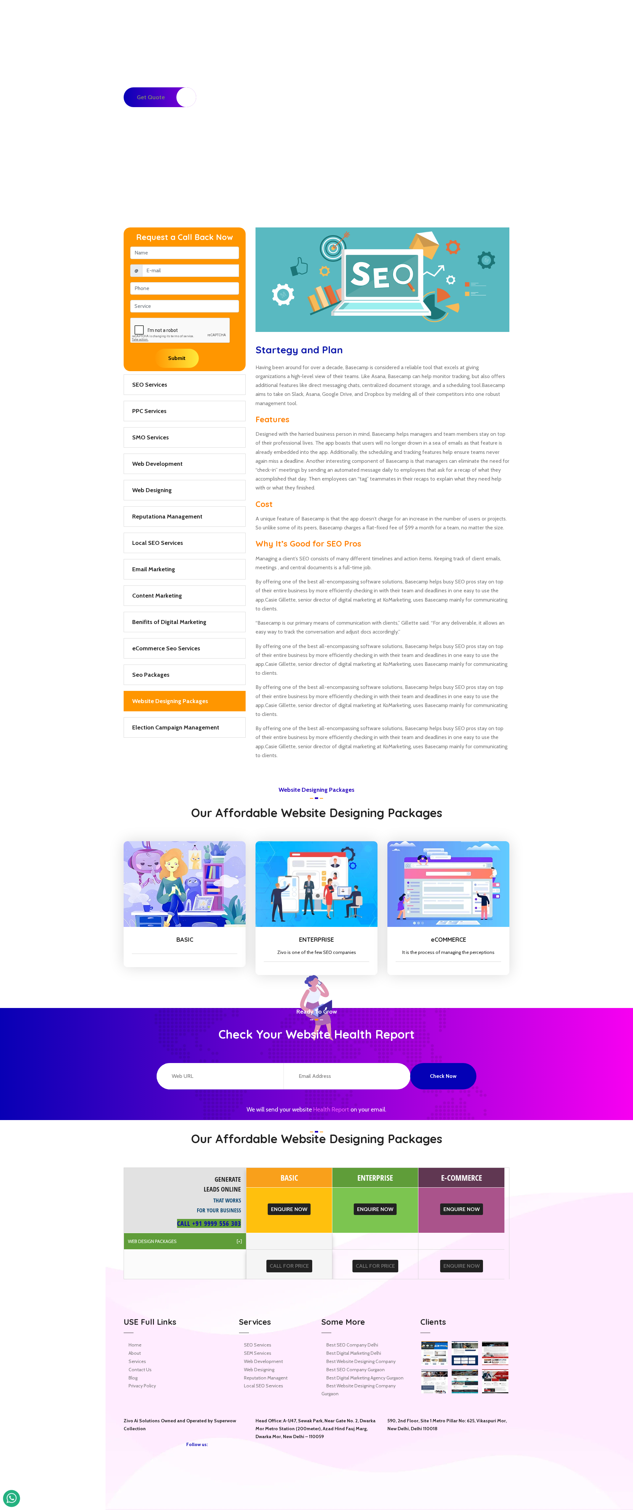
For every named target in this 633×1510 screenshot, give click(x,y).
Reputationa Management (167, 516)
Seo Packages (150, 674)
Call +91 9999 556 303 (209, 1223)
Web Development (157, 463)
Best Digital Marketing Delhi (353, 1353)
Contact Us (140, 1370)
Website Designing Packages (170, 701)
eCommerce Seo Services (166, 648)
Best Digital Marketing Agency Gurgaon (365, 1378)
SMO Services (150, 437)
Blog (133, 1378)
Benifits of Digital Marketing (169, 622)
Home (429, 97)
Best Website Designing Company (361, 1361)
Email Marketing (153, 569)
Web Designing (152, 490)
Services (137, 1361)
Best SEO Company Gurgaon (355, 1370)
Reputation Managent (265, 1378)
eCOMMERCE (448, 939)
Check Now (443, 1076)
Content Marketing (157, 595)
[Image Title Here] (434, 1353)
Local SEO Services (157, 543)
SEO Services (149, 384)
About (135, 1353)
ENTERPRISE (316, 939)
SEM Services (257, 1353)
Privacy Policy (142, 1386)
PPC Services (149, 411)
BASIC (184, 939)
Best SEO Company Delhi (352, 1345)
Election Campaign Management (175, 727)
